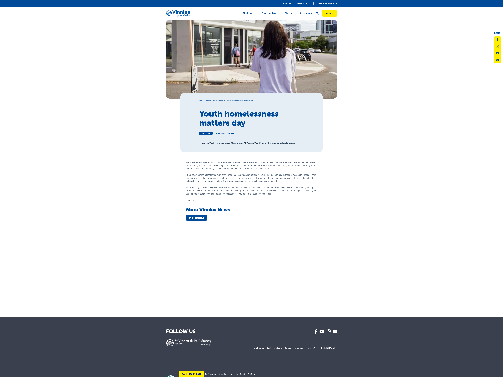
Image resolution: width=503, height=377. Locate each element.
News (220, 100)
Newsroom (210, 100)
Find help (258, 347)
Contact (299, 347)
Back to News (196, 218)
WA (200, 100)
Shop (288, 347)
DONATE (312, 347)
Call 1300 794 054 (191, 374)
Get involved (274, 347)
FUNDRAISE (328, 347)
